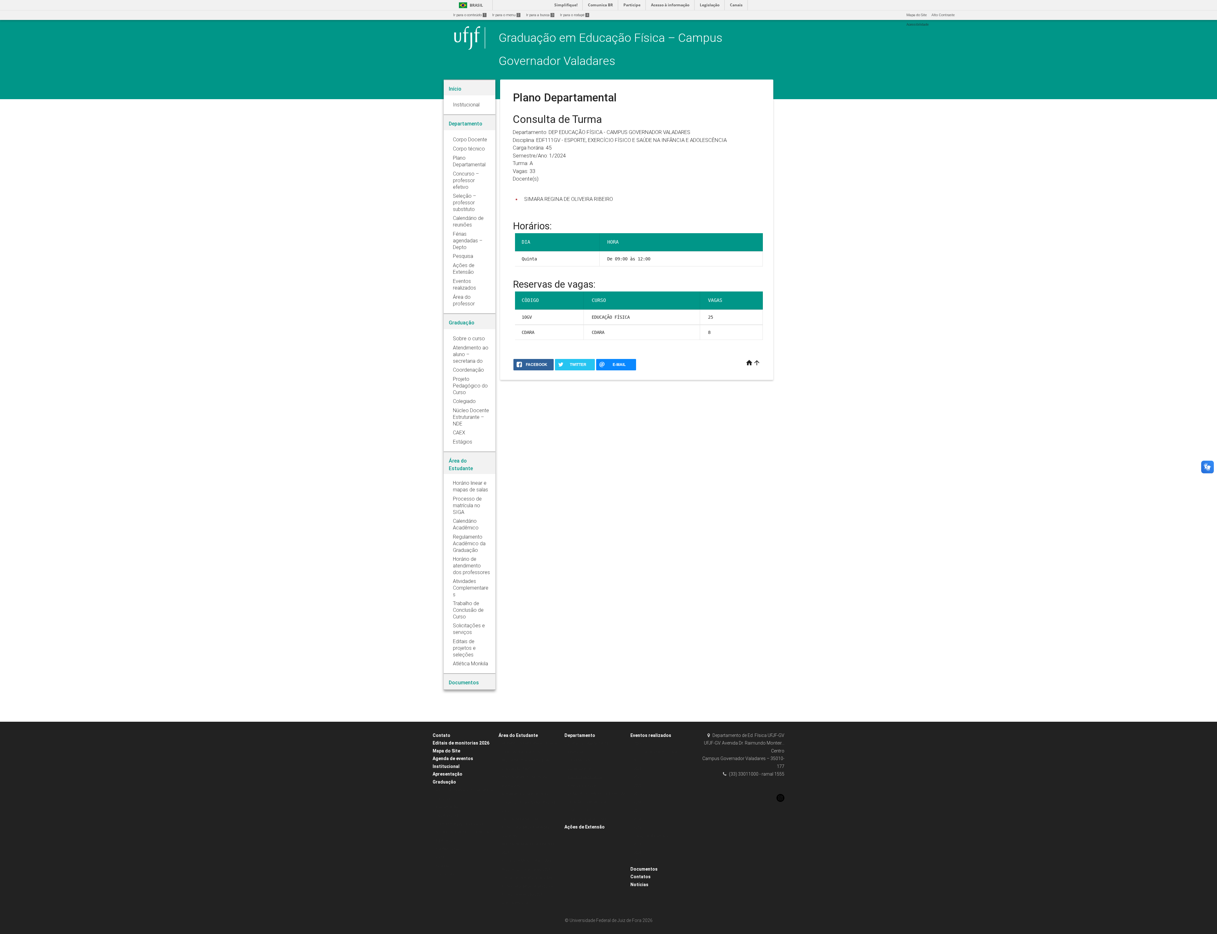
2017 (637, 811)
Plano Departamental (585, 777)
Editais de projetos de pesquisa (527, 886)
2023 (637, 769)
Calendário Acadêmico (521, 752)
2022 (637, 743)
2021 (637, 777)
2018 (637, 802)
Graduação (444, 781)
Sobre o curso (447, 815)
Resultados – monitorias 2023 (526, 869)
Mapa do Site (916, 15)
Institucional (446, 766)
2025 (637, 861)
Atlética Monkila (515, 903)
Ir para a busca (539, 15)
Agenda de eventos (453, 758)
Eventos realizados (650, 735)
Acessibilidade (917, 24)
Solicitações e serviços (520, 819)
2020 (637, 786)
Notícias (639, 884)
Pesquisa (575, 752)
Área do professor (582, 786)
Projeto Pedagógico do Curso (459, 824)
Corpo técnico (579, 760)
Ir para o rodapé (574, 15)
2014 (637, 844)
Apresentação (447, 774)
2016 (637, 819)
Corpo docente (579, 769)
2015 (637, 827)
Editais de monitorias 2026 (461, 742)
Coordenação (447, 807)
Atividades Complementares (525, 794)
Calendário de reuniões (587, 819)
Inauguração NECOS (651, 836)
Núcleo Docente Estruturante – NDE (464, 832)
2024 (637, 853)
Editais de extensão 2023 (522, 894)
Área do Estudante (518, 735)
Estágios (443, 866)
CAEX (440, 857)
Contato (441, 735)
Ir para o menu (505, 15)
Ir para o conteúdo (469, 15)
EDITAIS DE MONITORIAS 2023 (526, 861)
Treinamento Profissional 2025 (527, 878)
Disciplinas (445, 874)
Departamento (579, 735)
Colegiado (444, 840)
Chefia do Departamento (588, 743)
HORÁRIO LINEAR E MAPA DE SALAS (530, 743)
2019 (637, 794)
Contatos (640, 876)
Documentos (644, 869)
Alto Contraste (943, 15)
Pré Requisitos (447, 849)
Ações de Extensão (584, 826)
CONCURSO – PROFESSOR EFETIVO (596, 794)
